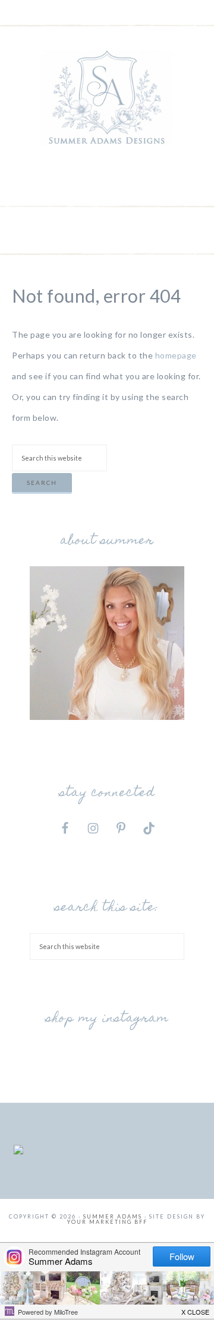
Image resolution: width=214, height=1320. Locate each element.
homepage (176, 355)
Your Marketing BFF (107, 1222)
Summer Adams (107, 98)
